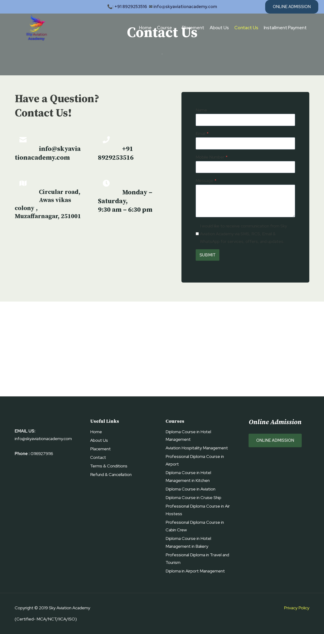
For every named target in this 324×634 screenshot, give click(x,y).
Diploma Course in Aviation (190, 489)
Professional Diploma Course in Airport (195, 460)
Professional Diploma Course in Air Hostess (198, 509)
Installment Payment (285, 28)
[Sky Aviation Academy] (36, 28)
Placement (193, 28)
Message (206, 180)
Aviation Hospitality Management (197, 448)
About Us (219, 28)
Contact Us (246, 28)
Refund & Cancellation (111, 474)
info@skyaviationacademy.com (185, 6)
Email (202, 133)
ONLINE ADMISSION (275, 440)
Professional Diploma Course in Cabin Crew (195, 526)
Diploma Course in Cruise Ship (193, 497)
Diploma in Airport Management (195, 571)
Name (201, 110)
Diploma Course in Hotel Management (188, 435)
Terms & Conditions (108, 466)
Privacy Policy (296, 607)
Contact (98, 457)
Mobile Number (212, 157)
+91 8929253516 (130, 6)
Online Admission (292, 6)
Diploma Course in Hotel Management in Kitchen (188, 476)
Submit (207, 255)
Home (145, 28)
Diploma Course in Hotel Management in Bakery (188, 542)
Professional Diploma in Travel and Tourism (197, 558)
